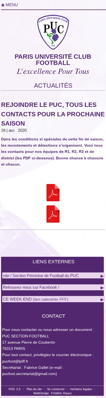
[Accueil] (53, 31)
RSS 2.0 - (17, 389)
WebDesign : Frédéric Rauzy (52, 393)
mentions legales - (83, 389)
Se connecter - (58, 389)
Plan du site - (37, 389)
